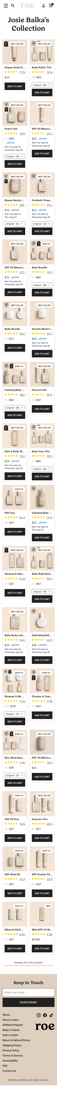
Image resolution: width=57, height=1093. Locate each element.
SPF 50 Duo (12, 819)
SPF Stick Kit (12, 874)
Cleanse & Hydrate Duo (15, 574)
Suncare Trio (40, 819)
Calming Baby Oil (42, 513)
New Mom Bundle (15, 758)
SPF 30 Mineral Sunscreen (15, 267)
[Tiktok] (51, 1015)
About (6, 1014)
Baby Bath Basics (42, 574)
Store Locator (11, 1019)
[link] (15, 72)
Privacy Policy (11, 1050)
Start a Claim (10, 1035)
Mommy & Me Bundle (15, 696)
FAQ (5, 1065)
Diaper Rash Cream (15, 67)
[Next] (25, 52)
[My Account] (43, 5)
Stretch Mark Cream (42, 329)
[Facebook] (45, 1015)
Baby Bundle (39, 267)
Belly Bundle (12, 329)
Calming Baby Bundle (15, 390)
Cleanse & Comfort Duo (42, 696)
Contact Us (9, 1070)
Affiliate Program (13, 1024)
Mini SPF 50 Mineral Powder (42, 930)
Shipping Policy (12, 1045)
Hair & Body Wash (15, 451)
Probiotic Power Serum (42, 200)
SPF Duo (10, 513)
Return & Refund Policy (16, 1040)
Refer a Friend (11, 1030)
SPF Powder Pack (42, 874)
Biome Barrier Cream (15, 200)
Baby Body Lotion (15, 635)
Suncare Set (39, 390)
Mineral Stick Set (15, 930)
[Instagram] (38, 1015)
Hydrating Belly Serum (42, 635)
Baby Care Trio (41, 451)
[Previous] (4, 52)
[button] (5, 5)
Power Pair (11, 129)
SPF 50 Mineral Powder (42, 129)
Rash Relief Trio (41, 67)
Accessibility (10, 1060)
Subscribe (28, 1002)
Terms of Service (13, 1055)
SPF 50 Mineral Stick (42, 758)
